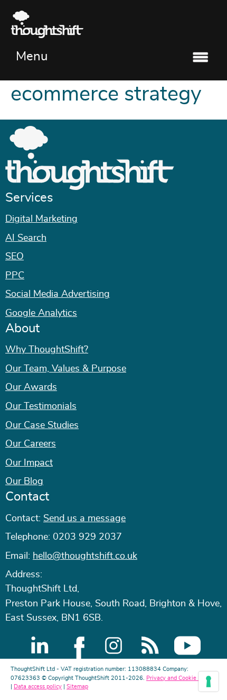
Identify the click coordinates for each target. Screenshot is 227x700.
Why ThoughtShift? (46, 349)
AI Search (25, 238)
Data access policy (38, 686)
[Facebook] (76, 645)
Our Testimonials (41, 406)
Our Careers (30, 444)
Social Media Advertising (57, 294)
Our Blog (24, 481)
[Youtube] (187, 645)
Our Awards (31, 387)
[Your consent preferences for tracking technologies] (208, 681)
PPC (14, 275)
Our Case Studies (42, 425)
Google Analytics (41, 313)
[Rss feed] (150, 645)
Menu (32, 56)
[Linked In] (39, 645)
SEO (14, 256)
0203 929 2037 (87, 537)
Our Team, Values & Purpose (65, 369)
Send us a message (84, 518)
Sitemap (77, 686)
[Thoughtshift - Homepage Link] (113, 24)
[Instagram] (113, 645)
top (214, 350)
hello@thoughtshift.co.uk (85, 556)
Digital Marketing (41, 219)
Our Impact (29, 463)
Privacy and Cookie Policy (180, 678)
